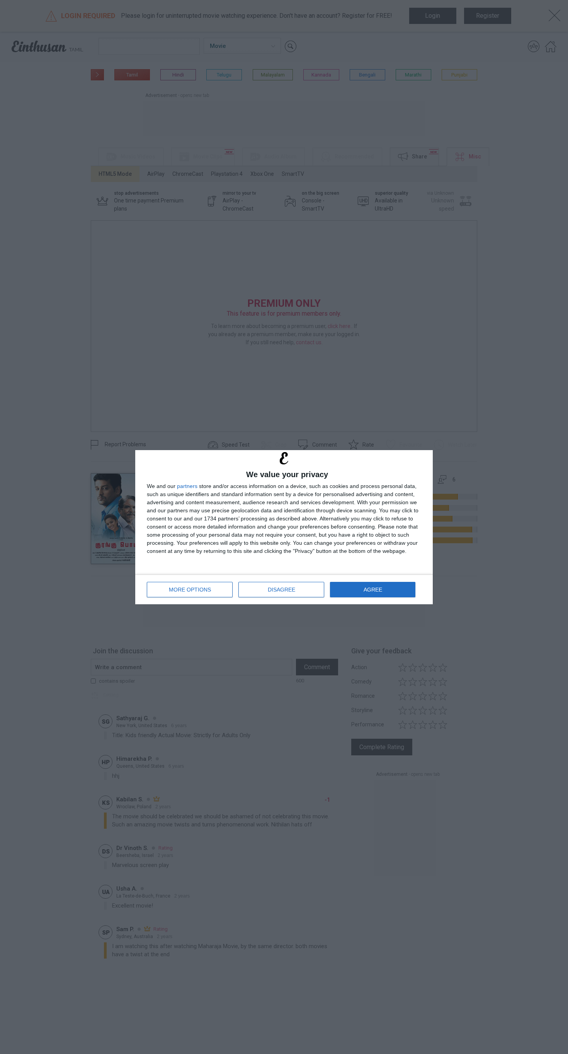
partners (187, 486)
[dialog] (284, 527)
